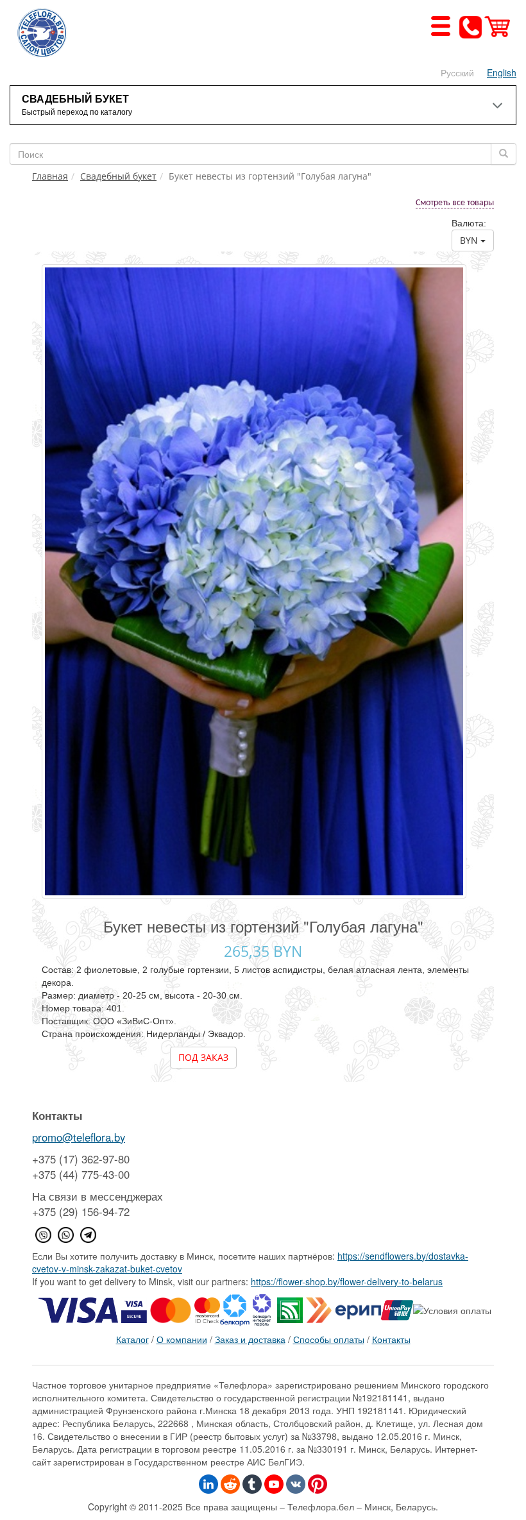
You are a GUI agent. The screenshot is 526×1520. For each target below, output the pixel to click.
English (501, 72)
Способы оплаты (328, 1339)
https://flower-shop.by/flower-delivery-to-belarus (347, 1281)
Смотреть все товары (455, 203)
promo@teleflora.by (78, 1137)
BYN (470, 240)
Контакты (391, 1339)
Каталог (132, 1339)
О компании (182, 1339)
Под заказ (203, 1057)
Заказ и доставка (250, 1339)
